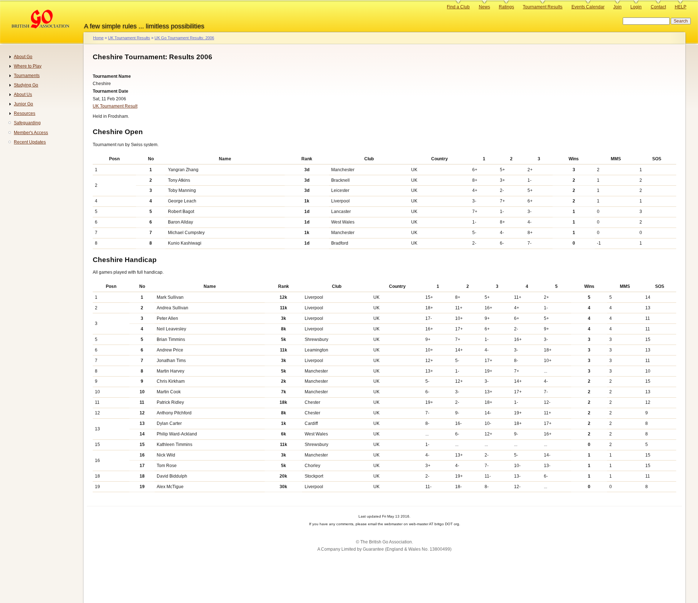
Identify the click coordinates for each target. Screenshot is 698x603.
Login (636, 6)
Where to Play (27, 66)
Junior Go (23, 103)
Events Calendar (588, 6)
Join (617, 6)
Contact (658, 6)
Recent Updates (30, 142)
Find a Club (458, 6)
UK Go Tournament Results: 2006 (184, 38)
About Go (23, 56)
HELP (680, 6)
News (484, 6)
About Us (23, 94)
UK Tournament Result (115, 106)
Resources (24, 113)
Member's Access (31, 132)
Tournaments (27, 75)
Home (98, 38)
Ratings (506, 6)
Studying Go (26, 85)
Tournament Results (542, 6)
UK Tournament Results (129, 38)
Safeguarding (27, 122)
